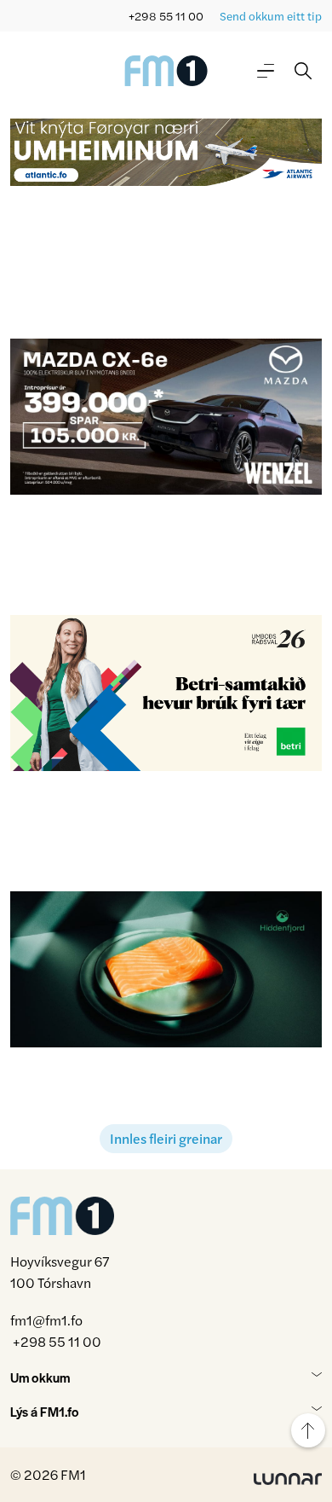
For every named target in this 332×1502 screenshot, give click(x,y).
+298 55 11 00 (166, 16)
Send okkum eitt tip (271, 16)
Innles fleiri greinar (166, 1138)
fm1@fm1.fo (46, 1320)
